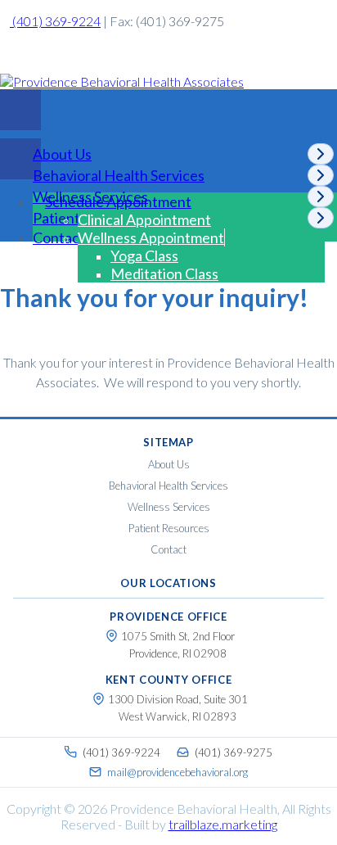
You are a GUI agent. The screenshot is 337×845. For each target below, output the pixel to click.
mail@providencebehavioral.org (177, 772)
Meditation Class (164, 273)
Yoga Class (144, 255)
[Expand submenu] (321, 154)
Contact (59, 237)
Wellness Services (169, 506)
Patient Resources (168, 528)
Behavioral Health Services (168, 485)
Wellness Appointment (151, 237)
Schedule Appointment (118, 201)
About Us (169, 464)
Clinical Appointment (144, 219)
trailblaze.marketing (222, 824)
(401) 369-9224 (55, 21)
